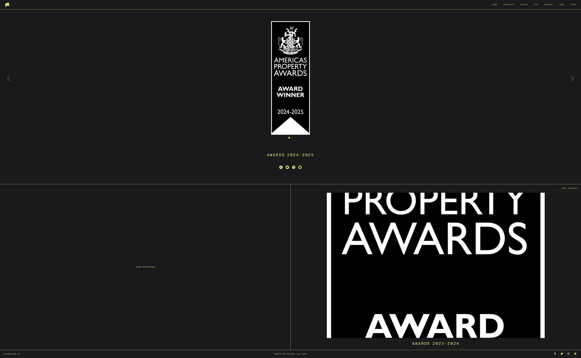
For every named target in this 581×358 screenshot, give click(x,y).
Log (536, 4)
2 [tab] (292, 138)
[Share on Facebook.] (281, 167)
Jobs (562, 4)
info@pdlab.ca (11, 354)
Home (495, 4)
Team (573, 4)
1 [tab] (289, 138)
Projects (509, 4)
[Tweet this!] (287, 167)
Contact (548, 4)
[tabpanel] (290, 78)
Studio (524, 4)
